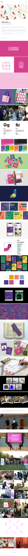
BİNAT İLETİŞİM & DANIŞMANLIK (7, 24)
